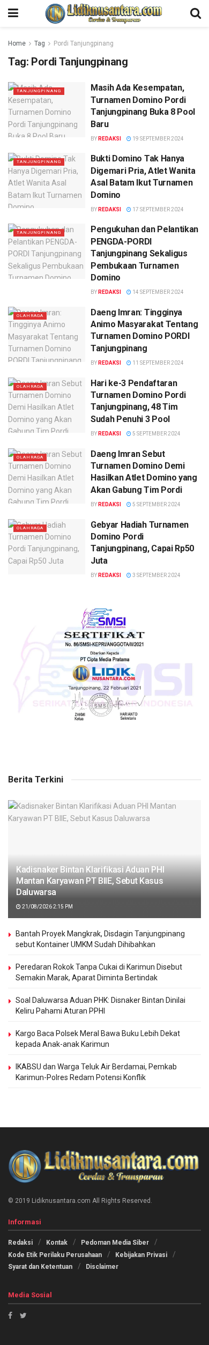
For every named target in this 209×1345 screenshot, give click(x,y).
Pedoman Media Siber (115, 1242)
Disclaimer (102, 1266)
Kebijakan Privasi (141, 1255)
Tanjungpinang (39, 90)
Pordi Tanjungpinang (84, 43)
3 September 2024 (156, 575)
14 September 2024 (157, 292)
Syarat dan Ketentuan (40, 1266)
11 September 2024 (157, 363)
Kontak (57, 1242)
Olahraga (30, 315)
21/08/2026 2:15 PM (47, 907)
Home (17, 43)
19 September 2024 (157, 139)
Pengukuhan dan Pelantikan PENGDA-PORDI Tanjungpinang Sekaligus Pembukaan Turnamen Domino (144, 253)
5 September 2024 (156, 434)
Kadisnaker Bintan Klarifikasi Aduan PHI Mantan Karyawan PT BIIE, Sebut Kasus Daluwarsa (90, 880)
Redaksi (109, 139)
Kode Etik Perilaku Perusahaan (55, 1255)
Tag (39, 43)
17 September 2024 (157, 209)
